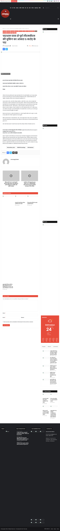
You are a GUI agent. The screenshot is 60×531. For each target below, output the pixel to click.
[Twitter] (7, 49)
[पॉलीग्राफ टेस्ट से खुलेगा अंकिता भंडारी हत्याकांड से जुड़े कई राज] (46, 367)
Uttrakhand (30, 147)
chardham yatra (11, 147)
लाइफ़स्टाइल (36, 7)
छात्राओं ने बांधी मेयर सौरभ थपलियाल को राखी (20, 203)
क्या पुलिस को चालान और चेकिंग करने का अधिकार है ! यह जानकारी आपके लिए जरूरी (53, 360)
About (55, 528)
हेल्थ (27, 7)
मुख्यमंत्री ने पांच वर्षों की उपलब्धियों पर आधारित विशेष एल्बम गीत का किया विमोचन (53, 413)
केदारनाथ (27, 31)
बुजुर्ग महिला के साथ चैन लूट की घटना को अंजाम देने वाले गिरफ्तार (53, 381)
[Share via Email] (13, 153)
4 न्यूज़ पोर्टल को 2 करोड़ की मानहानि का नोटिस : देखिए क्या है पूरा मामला (53, 352)
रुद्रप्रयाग (4, 32)
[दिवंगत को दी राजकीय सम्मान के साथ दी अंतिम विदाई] (46, 408)
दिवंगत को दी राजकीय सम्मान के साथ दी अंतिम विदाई (46, 412)
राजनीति (20, 7)
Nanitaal (20, 31)
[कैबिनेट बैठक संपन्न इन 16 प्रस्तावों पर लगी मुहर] (46, 374)
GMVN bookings (21, 147)
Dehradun (8, 31)
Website (22, 317)
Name (4, 313)
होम (10, 7)
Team (58, 528)
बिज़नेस (23, 7)
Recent (49, 346)
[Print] (16, 153)
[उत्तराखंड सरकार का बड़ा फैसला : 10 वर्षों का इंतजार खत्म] (33, 523)
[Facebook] (4, 49)
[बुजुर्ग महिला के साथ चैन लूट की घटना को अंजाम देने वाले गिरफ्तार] (46, 381)
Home (4, 28)
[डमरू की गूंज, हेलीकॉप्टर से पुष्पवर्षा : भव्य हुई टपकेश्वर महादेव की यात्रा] (42, 520)
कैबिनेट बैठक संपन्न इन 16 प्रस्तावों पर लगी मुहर (53, 374)
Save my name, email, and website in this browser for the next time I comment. (18, 321)
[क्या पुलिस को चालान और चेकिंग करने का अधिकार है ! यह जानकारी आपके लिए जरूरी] (46, 359)
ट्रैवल (30, 7)
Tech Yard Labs (24, 528)
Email (4, 317)
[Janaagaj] (5, 13)
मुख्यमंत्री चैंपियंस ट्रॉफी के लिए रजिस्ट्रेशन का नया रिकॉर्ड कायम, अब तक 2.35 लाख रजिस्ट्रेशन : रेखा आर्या (8, 286)
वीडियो (40, 7)
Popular (43, 346)
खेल (25, 7)
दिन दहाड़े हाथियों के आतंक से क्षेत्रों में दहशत (32, 203)
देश (12, 7)
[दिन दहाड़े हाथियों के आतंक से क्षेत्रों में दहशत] (32, 198)
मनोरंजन (32, 7)
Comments (55, 346)
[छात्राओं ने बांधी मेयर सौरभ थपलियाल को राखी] (20, 198)
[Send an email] (10, 45)
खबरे (30, 31)
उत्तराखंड (17, 7)
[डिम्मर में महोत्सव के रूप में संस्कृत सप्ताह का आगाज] (37, 523)
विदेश (14, 7)
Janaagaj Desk (7, 45)
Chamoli (7, 28)
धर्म (10, 18)
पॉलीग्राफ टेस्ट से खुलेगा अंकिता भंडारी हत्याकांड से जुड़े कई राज (53, 367)
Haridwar (12, 31)
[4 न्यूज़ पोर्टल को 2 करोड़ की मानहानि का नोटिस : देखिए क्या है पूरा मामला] (46, 352)
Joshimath (16, 31)
